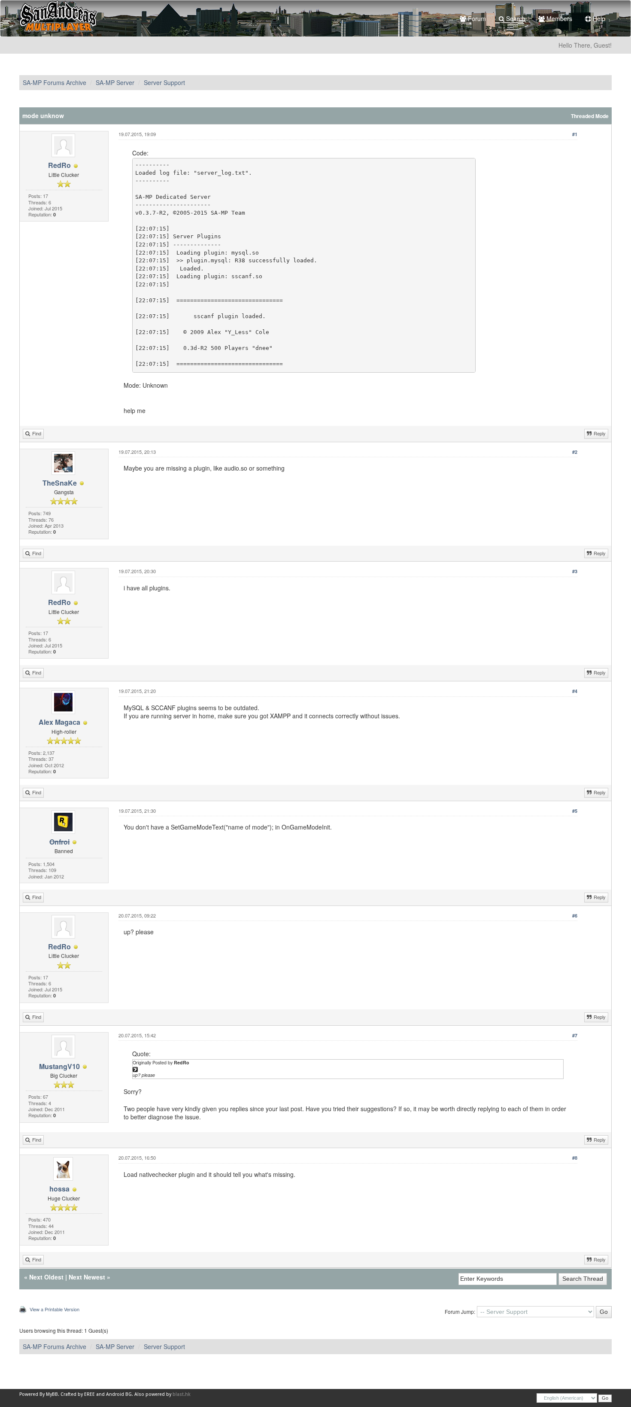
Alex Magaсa (59, 722)
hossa (59, 1189)
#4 (574, 691)
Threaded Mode (590, 116)
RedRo (59, 165)
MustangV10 (59, 1066)
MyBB (52, 1394)
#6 (574, 915)
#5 (574, 811)
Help (598, 18)
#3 (574, 571)
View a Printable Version (54, 1309)
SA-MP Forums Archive (54, 82)
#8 (574, 1158)
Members (558, 18)
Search (514, 18)
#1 (574, 134)
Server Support (164, 82)
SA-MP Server (115, 82)
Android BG (119, 1394)
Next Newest (87, 1277)
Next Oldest (46, 1277)
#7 (574, 1035)
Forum (476, 18)
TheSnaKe (59, 483)
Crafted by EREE (78, 1394)
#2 (574, 452)
